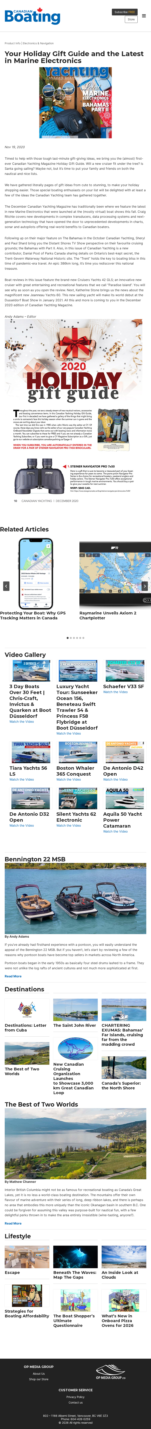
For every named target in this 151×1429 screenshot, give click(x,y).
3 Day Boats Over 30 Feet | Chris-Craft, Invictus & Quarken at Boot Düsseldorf (30, 701)
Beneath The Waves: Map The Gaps (74, 1275)
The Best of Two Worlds (22, 1071)
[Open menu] (144, 16)
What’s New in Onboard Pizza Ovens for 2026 (118, 1321)
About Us (39, 1373)
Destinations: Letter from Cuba (25, 1027)
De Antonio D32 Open (29, 817)
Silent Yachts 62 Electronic (76, 817)
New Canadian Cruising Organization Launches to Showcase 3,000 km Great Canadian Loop (73, 1078)
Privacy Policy (75, 1397)
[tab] (68, 638)
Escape (12, 1272)
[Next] (145, 586)
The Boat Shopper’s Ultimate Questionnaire (74, 1321)
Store (131, 19)
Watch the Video (21, 721)
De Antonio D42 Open (123, 771)
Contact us (76, 1402)
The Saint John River (74, 1025)
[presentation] (36, 574)
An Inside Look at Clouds (120, 1275)
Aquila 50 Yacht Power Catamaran (122, 820)
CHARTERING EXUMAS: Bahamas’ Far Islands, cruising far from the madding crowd (122, 1035)
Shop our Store (38, 1379)
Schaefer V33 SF (123, 686)
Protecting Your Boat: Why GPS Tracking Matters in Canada (33, 615)
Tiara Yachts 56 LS (28, 771)
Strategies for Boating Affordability (27, 1313)
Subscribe (125, 12)
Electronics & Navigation (38, 43)
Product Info (12, 43)
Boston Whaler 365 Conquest (75, 771)
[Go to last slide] (6, 586)
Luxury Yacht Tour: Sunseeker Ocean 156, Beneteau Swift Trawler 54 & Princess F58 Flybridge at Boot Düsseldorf (77, 707)
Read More (13, 976)
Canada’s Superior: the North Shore (121, 1085)
